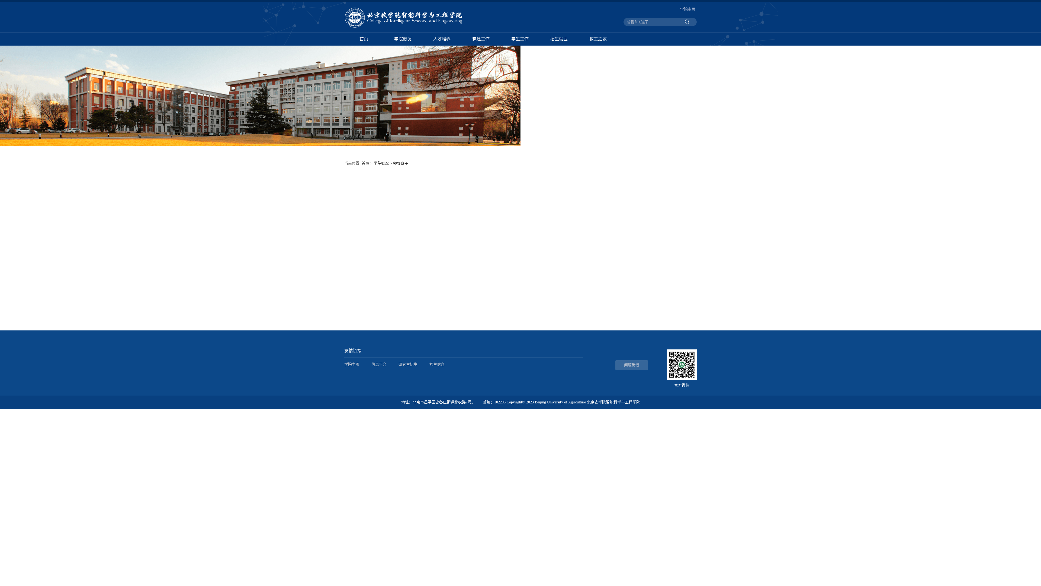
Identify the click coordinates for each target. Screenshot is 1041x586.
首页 (363, 39)
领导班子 (400, 163)
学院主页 (687, 9)
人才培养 (442, 39)
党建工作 (481, 39)
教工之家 (598, 39)
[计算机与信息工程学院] (408, 28)
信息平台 (379, 364)
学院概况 (403, 39)
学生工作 (520, 39)
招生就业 (559, 39)
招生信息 (437, 364)
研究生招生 (408, 364)
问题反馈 (631, 365)
